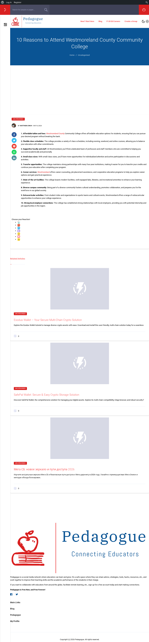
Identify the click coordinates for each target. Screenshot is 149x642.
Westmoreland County (55, 133)
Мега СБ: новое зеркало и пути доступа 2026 (44, 469)
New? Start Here (87, 21)
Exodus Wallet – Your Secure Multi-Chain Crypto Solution (48, 320)
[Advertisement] (79, 87)
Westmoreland (44, 172)
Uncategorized (18, 119)
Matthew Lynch (26, 125)
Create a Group (131, 21)
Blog (100, 21)
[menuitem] (2, 2)
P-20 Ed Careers (113, 21)
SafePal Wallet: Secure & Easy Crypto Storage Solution (46, 394)
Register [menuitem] (17, 2)
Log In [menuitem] (9, 2)
